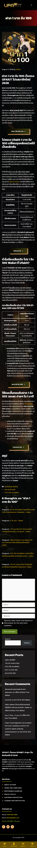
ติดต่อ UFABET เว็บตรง (11, 821)
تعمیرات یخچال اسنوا (12, 715)
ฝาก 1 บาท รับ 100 (11, 670)
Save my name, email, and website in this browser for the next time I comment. (18, 623)
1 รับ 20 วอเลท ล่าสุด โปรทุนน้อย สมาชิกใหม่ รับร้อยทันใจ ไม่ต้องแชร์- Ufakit (17, 565)
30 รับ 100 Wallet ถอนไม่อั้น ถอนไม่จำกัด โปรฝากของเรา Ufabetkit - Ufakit (18, 510)
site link (8, 700)
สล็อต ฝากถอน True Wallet (15, 710)
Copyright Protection (13, 797)
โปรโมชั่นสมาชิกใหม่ (11, 486)
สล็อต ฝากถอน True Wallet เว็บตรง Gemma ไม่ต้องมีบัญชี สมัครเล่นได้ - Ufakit (17, 542)
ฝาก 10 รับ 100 (10, 489)
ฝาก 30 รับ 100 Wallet (22, 700)
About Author (14, 181)
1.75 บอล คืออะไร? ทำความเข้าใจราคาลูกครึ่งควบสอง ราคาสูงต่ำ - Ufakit (17, 530)
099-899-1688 (12, 814)
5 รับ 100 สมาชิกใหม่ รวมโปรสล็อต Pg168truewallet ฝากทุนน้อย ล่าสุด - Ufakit (18, 554)
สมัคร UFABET (10, 660)
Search (7, 639)
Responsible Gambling (13, 791)
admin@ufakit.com (12, 818)
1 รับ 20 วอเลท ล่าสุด (12, 663)
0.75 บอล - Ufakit (16, 520)
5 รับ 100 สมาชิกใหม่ (12, 492)
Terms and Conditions (13, 788)
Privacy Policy (10, 794)
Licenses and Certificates (14, 800)
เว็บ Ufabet (28, 403)
